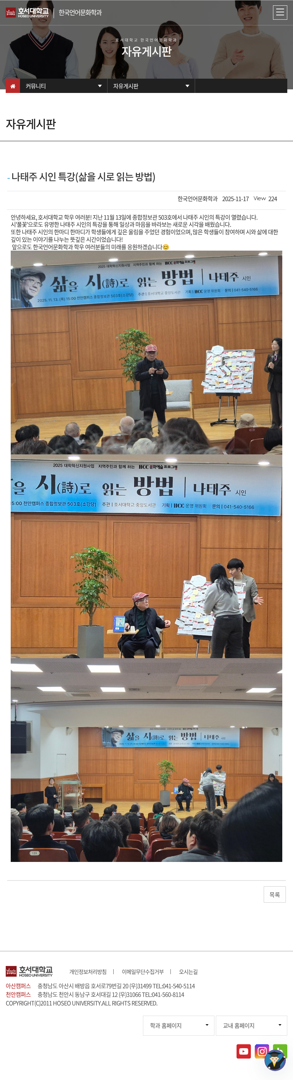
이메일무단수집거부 (143, 972)
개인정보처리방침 (87, 972)
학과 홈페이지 (166, 1025)
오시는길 (188, 972)
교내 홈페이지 (238, 1025)
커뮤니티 (36, 86)
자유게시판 (125, 86)
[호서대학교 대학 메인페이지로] (30, 12)
